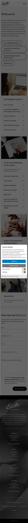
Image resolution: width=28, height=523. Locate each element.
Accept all (14, 261)
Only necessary (14, 265)
